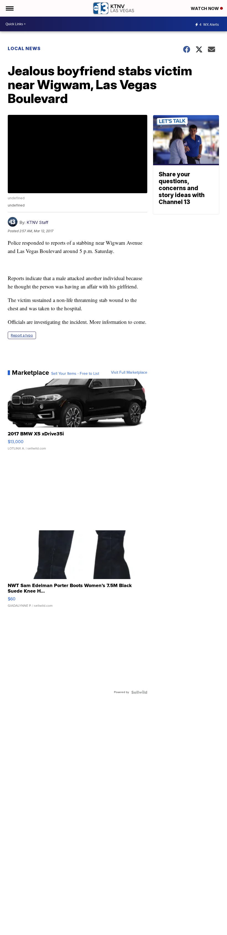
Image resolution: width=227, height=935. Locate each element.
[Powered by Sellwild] (139, 692)
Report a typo (22, 335)
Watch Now (205, 8)
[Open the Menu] (9, 8)
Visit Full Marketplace (129, 372)
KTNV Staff (37, 222)
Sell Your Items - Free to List (75, 374)
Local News (24, 48)
